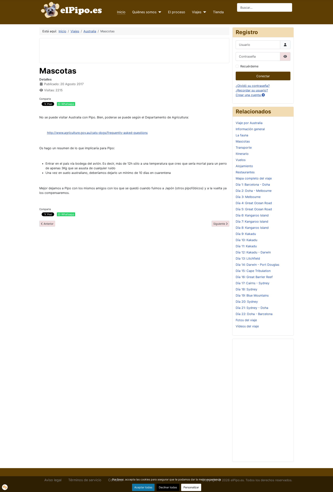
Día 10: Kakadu (246, 240)
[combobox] (264, 7)
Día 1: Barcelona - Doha (253, 184)
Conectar (263, 76)
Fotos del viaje (246, 320)
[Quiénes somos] (158, 12)
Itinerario (242, 154)
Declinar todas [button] (168, 487)
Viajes (196, 12)
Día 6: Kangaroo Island (252, 215)
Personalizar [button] (191, 487)
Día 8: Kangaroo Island (252, 228)
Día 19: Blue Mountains (252, 295)
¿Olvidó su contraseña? (253, 86)
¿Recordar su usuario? (252, 90)
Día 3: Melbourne (248, 197)
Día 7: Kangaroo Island (252, 221)
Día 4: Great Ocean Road (254, 203)
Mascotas (243, 141)
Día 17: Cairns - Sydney (252, 283)
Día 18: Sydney (246, 289)
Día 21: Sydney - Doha (252, 308)
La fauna (242, 135)
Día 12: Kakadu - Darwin (253, 252)
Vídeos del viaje (247, 326)
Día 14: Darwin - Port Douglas (257, 265)
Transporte (244, 147)
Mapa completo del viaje (254, 178)
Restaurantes (245, 172)
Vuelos (241, 160)
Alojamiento (244, 166)
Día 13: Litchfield (248, 258)
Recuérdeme (249, 66)
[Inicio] (72, 9)
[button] (5, 487)
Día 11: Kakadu (246, 246)
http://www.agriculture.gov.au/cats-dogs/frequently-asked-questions (97, 133)
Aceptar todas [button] (143, 487)
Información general (250, 129)
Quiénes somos (144, 12)
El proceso (176, 12)
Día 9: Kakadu (246, 234)
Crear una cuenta (249, 95)
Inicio (121, 12)
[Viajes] (203, 12)
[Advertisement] (113, 50)
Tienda (218, 12)
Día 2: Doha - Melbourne (254, 191)
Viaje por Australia (249, 123)
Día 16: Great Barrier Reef (254, 277)
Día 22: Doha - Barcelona (254, 314)
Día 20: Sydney (247, 301)
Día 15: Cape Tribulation (253, 271)
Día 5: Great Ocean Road (254, 209)
